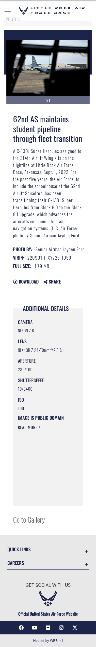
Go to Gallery (29, 519)
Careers (15, 562)
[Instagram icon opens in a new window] (61, 627)
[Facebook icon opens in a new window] (21, 627)
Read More (28, 427)
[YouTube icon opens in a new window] (34, 627)
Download (28, 281)
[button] (8, 10)
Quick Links (19, 549)
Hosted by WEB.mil (48, 641)
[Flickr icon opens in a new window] (48, 627)
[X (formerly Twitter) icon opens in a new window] (75, 627)
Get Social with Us (48, 585)
